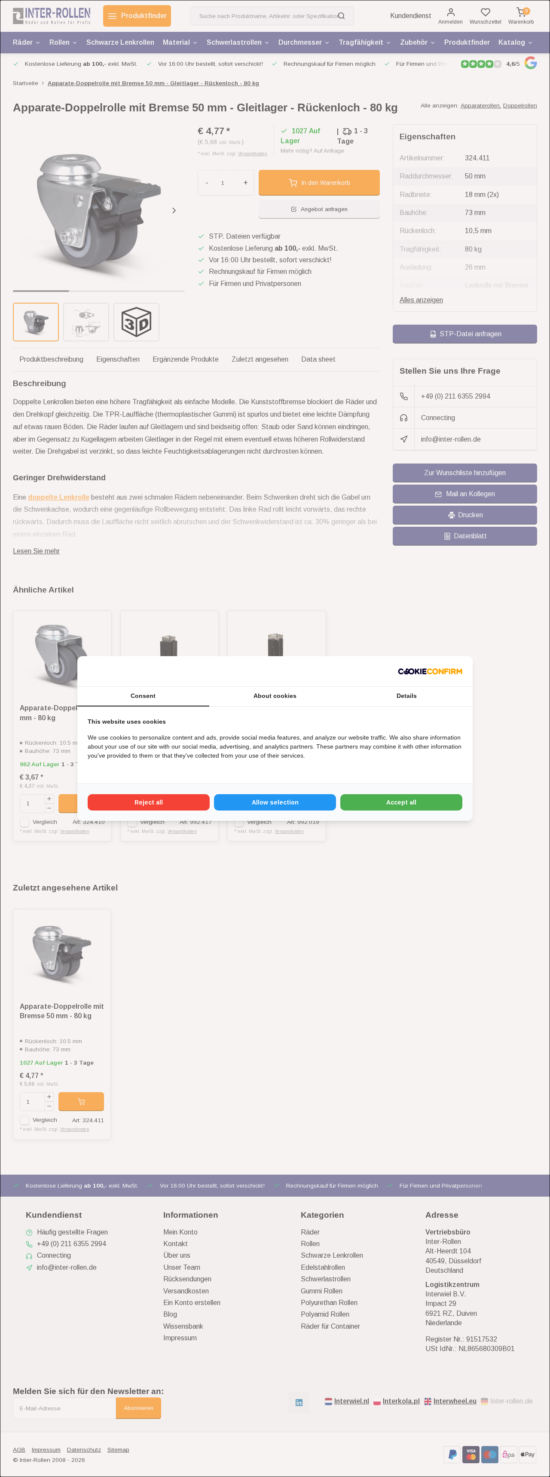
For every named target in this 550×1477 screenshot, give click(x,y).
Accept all (401, 802)
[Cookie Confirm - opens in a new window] (430, 671)
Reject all (148, 802)
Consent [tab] (143, 695)
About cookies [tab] (275, 695)
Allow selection (275, 802)
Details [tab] (407, 695)
